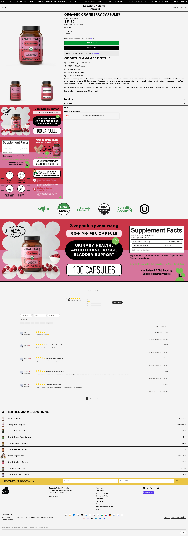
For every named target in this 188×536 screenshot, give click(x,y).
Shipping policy (35, 517)
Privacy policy (15, 517)
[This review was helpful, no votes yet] (163, 339)
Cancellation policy (7, 519)
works (37, 323)
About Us (99, 488)
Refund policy (6, 517)
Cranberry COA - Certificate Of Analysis (93, 115)
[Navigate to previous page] (83, 398)
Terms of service (25, 517)
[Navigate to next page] (104, 398)
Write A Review (117, 302)
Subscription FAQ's (102, 493)
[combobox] (40, 315)
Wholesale (99, 499)
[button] (183, 8)
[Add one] (71, 31)
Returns (98, 504)
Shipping (66, 24)
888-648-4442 (54, 496)
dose (32, 323)
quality (22, 323)
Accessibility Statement (104, 507)
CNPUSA (9, 514)
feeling (27, 323)
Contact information (47, 517)
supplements (50, 323)
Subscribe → (179, 481)
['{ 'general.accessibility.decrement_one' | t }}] (65, 31)
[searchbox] (25, 315)
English (166, 517)
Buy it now (91, 47)
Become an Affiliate (102, 496)
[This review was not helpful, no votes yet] (166, 339)
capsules (43, 323)
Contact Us (100, 491)
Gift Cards (99, 501)
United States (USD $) (178, 517)
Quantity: (67, 27)
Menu (4, 7)
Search (98, 509)
